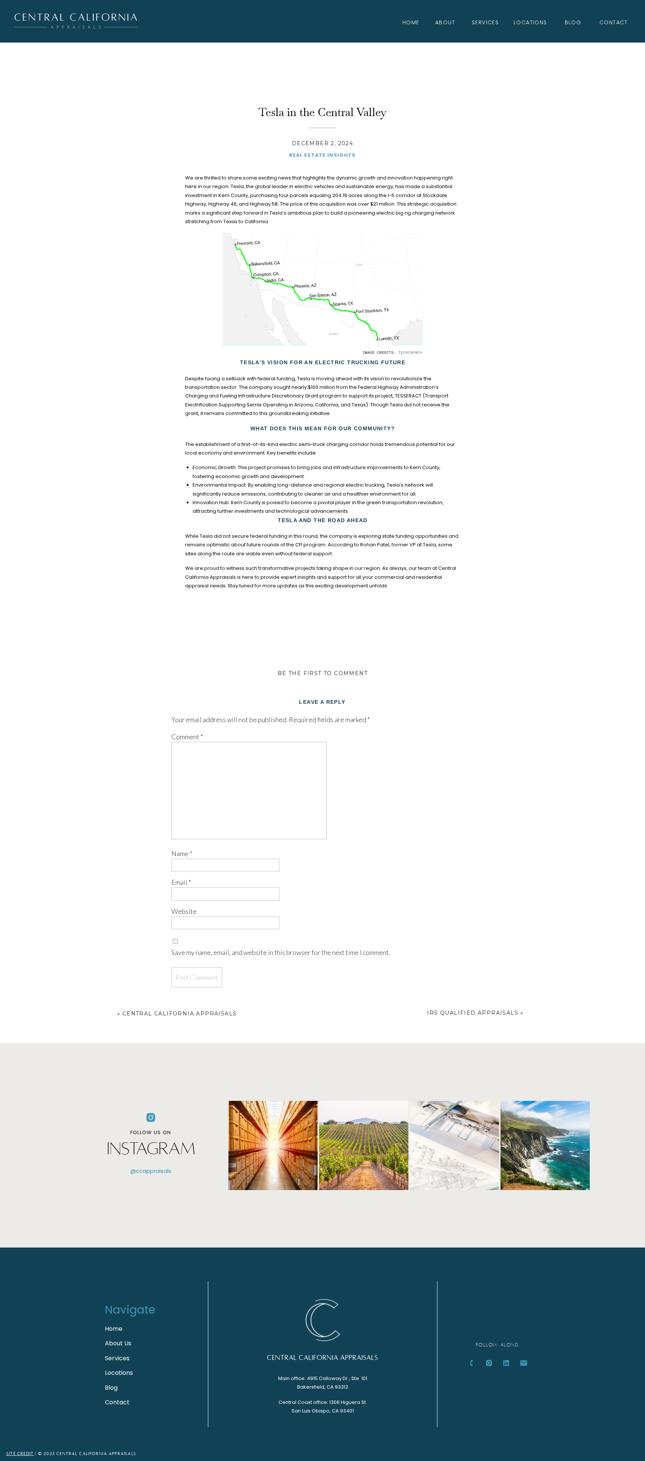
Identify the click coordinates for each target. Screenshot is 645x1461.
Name (181, 853)
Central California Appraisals (179, 1013)
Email (181, 882)
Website (184, 911)
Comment (187, 737)
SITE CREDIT (20, 1453)
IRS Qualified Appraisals (472, 1012)
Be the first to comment (323, 673)
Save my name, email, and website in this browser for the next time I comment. (280, 952)
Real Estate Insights (322, 155)
